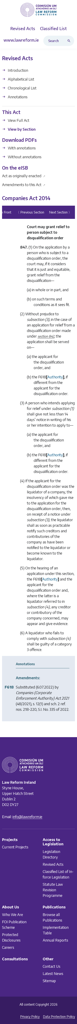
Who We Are (12, 914)
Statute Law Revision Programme (53, 890)
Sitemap (49, 980)
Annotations (17, 96)
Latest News (53, 973)
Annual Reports (55, 940)
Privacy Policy (30, 1017)
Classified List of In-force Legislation (58, 874)
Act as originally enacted (23, 175)
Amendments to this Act (23, 184)
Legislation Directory (51, 854)
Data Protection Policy (59, 1017)
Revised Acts (53, 864)
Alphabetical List (20, 79)
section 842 (46, 336)
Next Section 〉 (60, 212)
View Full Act (18, 120)
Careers (8, 947)
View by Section (21, 129)
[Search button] (70, 41)
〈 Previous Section (30, 212)
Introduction (17, 70)
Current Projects (15, 847)
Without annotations (24, 157)
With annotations (21, 148)
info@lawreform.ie (27, 816)
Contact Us (51, 966)
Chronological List (22, 88)
